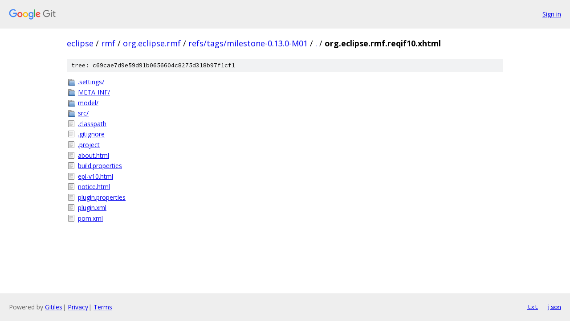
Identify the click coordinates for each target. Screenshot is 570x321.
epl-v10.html (95, 176)
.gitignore (91, 134)
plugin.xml (92, 207)
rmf (108, 43)
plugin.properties (102, 197)
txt (532, 307)
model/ (88, 103)
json (554, 307)
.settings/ (91, 82)
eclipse (80, 43)
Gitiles (53, 307)
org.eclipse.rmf (152, 43)
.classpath (92, 123)
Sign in (551, 14)
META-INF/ (94, 92)
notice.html (94, 186)
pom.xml (90, 218)
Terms (103, 307)
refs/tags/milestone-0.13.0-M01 (248, 43)
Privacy (78, 307)
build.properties (100, 165)
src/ (83, 113)
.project (89, 144)
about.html (93, 155)
